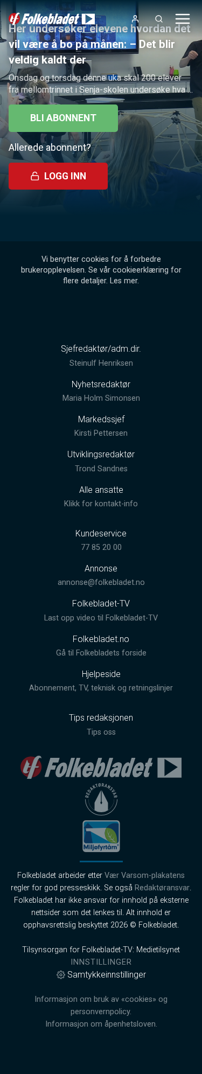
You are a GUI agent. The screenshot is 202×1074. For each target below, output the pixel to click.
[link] (52, 19)
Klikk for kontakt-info (101, 503)
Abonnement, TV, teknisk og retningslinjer (101, 688)
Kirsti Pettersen (101, 433)
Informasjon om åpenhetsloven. (101, 1024)
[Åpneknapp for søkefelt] (159, 19)
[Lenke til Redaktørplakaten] (101, 799)
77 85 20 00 (101, 547)
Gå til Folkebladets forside (101, 653)
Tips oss (101, 732)
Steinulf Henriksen (101, 363)
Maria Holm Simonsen (101, 398)
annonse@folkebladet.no (101, 582)
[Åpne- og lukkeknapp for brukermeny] (135, 19)
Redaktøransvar (162, 887)
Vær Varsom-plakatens (145, 875)
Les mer (123, 280)
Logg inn (65, 176)
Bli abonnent (63, 118)
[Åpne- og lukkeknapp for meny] (182, 19)
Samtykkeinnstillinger (106, 975)
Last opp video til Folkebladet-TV (101, 618)
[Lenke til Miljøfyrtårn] (101, 836)
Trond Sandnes (101, 468)
